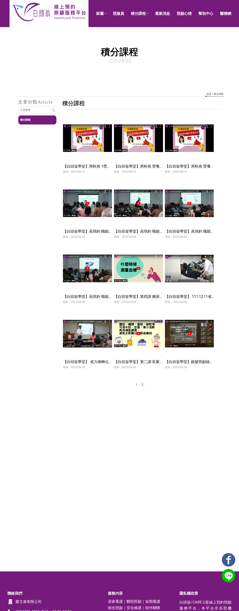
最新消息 (162, 13)
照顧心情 (184, 13)
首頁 (209, 93)
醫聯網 (225, 13)
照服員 (118, 13)
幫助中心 (205, 13)
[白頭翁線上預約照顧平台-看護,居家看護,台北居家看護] (49, 12)
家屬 (100, 13)
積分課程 (138, 13)
